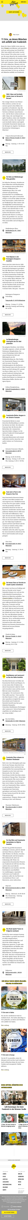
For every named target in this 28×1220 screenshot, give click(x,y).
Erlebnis (5, 1187)
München (21, 1179)
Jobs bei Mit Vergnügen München (21, 1191)
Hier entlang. (5, 1025)
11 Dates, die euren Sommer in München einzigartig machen (8, 1125)
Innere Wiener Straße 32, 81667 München (15, 139)
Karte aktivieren (14, 12)
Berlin (20, 1174)
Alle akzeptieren (9, 1212)
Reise (19, 1184)
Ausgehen (6, 1182)
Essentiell (6, 1206)
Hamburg (21, 1176)
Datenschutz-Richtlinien (15, 1202)
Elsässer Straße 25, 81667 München (13, 637)
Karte (4, 1190)
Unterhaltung (7, 1184)
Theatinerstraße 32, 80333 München (14, 808)
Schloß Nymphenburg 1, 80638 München (15, 390)
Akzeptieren (7, 1216)
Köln (19, 1182)
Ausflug (5, 1179)
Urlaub (6, 48)
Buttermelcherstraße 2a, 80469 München (15, 889)
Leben (4, 1174)
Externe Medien (17, 1206)
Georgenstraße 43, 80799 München (13, 452)
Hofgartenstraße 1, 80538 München (14, 973)
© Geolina (6, 752)
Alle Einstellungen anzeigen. (14, 1209)
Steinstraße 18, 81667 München (15, 721)
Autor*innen (21, 1188)
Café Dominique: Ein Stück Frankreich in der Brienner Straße (14, 1108)
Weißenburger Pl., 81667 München (13, 231)
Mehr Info (8, 152)
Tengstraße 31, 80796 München (15, 300)
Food (4, 1176)
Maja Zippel (16, 34)
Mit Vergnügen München (14, 3)
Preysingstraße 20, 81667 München (13, 545)
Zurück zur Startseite (14, 1160)
